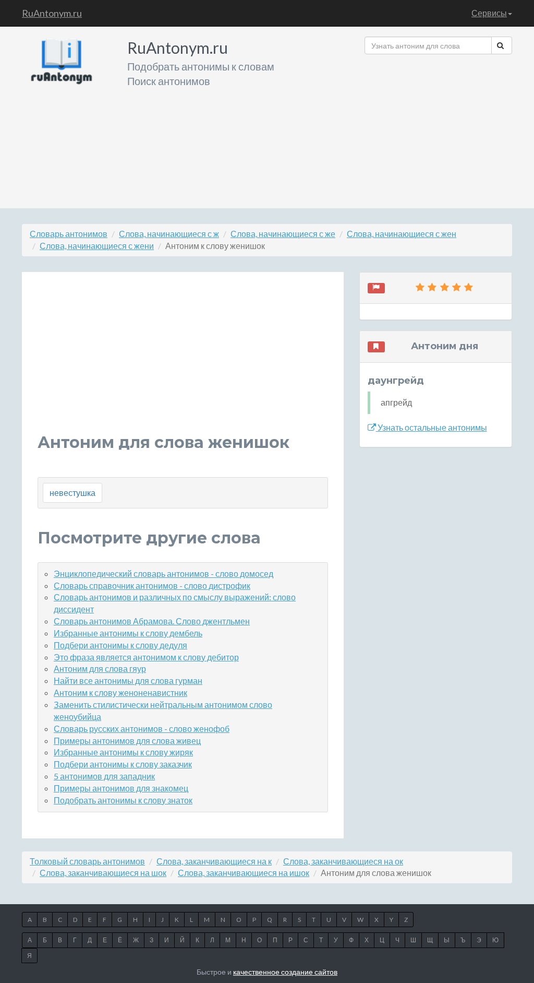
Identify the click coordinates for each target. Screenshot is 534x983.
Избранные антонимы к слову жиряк (123, 752)
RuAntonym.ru (52, 13)
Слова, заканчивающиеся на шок (103, 873)
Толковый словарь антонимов (87, 861)
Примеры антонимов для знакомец (121, 788)
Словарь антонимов (68, 234)
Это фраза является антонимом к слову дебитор (146, 657)
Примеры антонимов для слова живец (127, 740)
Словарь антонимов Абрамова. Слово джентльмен (152, 621)
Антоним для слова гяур (100, 668)
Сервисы (489, 13)
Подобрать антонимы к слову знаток (123, 800)
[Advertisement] (438, 127)
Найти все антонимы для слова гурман (128, 680)
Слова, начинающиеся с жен (401, 234)
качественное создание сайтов (285, 971)
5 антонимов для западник (104, 776)
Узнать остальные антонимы (431, 427)
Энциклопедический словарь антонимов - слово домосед (163, 573)
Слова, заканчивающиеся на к (214, 861)
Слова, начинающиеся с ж (169, 234)
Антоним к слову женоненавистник (120, 692)
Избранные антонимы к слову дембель (128, 633)
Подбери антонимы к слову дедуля (120, 645)
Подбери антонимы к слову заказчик (123, 764)
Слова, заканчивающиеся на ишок (243, 873)
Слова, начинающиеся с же (282, 234)
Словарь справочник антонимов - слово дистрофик (152, 585)
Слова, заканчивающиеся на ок (343, 861)
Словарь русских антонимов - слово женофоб (141, 728)
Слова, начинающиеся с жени (97, 246)
